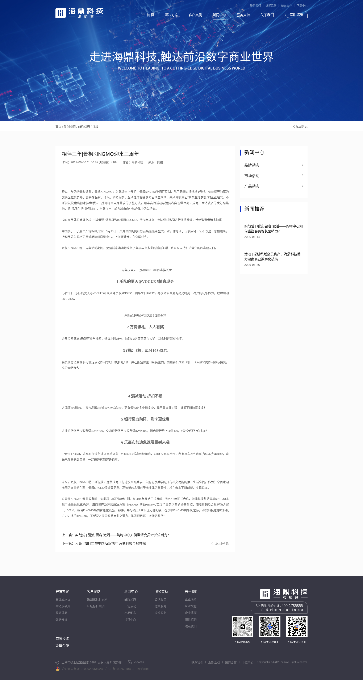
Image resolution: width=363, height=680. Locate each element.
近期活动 (271, 5)
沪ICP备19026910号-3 (119, 669)
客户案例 (195, 15)
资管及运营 (62, 599)
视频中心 (130, 619)
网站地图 (143, 669)
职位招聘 (191, 619)
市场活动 (130, 606)
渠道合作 (286, 5)
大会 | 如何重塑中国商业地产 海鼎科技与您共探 (104, 543)
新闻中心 (219, 15)
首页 (58, 126)
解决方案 (171, 15)
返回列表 (302, 126)
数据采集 (61, 612)
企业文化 (191, 606)
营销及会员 (62, 606)
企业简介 (191, 599)
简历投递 (62, 639)
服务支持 (243, 15)
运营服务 (160, 606)
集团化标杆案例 (97, 599)
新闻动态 (70, 126)
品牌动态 (84, 126)
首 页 (150, 15)
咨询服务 (160, 599)
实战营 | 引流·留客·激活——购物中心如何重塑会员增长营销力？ (116, 535)
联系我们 (255, 5)
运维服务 (160, 612)
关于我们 (267, 15)
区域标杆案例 (96, 606)
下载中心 (302, 5)
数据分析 (61, 619)
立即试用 (296, 14)
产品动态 (130, 612)
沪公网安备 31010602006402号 (83, 669)
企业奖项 (191, 612)
